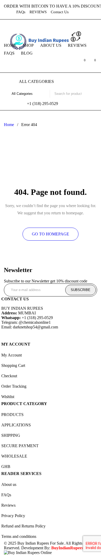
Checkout (9, 376)
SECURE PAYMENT (20, 446)
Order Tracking (13, 386)
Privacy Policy (13, 515)
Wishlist (7, 396)
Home (9, 124)
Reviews (8, 505)
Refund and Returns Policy (23, 526)
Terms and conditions (18, 536)
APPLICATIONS (16, 425)
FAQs (20, 12)
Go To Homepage (50, 234)
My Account (11, 355)
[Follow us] (20, 334)
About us (8, 484)
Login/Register (71, 63)
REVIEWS (38, 12)
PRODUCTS (12, 414)
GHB (5, 466)
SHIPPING (10, 435)
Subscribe (80, 290)
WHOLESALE (14, 456)
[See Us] (34, 334)
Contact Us (60, 12)
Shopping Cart (13, 365)
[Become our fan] (6, 334)
